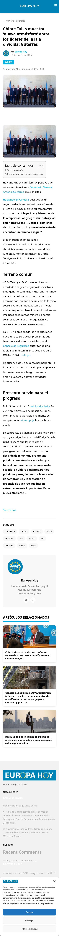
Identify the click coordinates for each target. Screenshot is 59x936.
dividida (36, 531)
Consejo (32, 873)
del (53, 872)
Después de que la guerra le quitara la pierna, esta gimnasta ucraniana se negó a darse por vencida (28, 740)
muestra (9, 545)
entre (49, 531)
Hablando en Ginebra (16, 199)
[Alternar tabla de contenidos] (39, 165)
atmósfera (10, 531)
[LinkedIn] (33, 600)
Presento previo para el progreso (25, 173)
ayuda (13, 873)
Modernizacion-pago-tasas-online (20, 805)
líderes (32, 538)
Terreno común (15, 169)
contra (40, 873)
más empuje (27, 420)
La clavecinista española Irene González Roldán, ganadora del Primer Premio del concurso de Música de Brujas (27, 832)
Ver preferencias (29, 928)
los (42, 538)
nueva (22, 545)
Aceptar (29, 912)
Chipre (24, 531)
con (25, 873)
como (19, 873)
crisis (46, 873)
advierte (6, 873)
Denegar (29, 920)
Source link (9, 510)
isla (21, 538)
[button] (54, 881)
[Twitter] (26, 600)
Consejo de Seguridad (16, 346)
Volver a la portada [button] (14, 20)
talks (33, 545)
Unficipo (25, 355)
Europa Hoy (21, 51)
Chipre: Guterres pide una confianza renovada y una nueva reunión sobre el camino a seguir (27, 655)
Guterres (9, 538)
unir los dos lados (40, 406)
